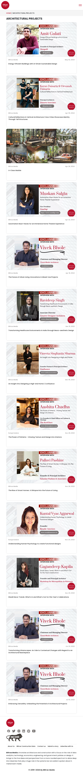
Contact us (41, 746)
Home (8, 13)
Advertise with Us (66, 746)
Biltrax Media (49, 770)
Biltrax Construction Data (26, 746)
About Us (11, 746)
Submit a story (53, 746)
